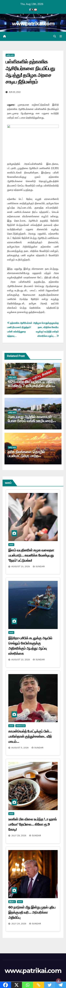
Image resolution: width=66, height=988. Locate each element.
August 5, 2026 (20, 748)
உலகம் (11, 544)
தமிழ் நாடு (10, 55)
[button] (54, 36)
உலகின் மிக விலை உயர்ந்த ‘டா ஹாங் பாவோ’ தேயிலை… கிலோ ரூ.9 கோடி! (32, 824)
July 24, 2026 (19, 924)
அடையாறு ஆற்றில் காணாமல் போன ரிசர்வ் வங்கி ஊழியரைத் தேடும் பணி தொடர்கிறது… (30, 420)
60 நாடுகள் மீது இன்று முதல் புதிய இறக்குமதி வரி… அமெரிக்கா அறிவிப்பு (31, 912)
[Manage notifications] (58, 981)
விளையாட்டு (20, 726)
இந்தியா (12, 901)
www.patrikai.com (33, 24)
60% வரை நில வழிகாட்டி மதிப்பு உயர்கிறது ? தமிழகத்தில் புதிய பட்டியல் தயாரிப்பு (31, 385)
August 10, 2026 (21, 566)
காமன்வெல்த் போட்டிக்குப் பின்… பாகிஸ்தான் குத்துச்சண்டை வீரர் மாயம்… (30, 736)
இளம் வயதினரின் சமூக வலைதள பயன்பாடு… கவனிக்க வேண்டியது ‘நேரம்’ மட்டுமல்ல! (31, 555)
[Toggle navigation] (61, 36)
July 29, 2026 (19, 835)
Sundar (40, 566)
